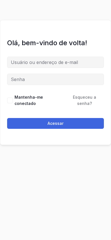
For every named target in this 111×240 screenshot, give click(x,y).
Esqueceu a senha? (84, 100)
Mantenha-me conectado (29, 100)
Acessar (55, 123)
